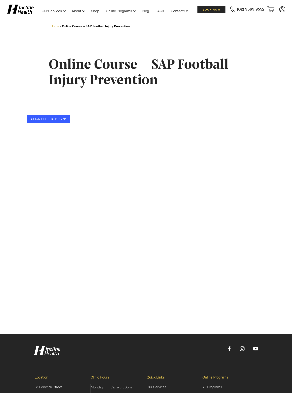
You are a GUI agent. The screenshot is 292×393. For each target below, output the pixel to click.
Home (55, 26)
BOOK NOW (211, 9)
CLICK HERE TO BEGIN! (48, 119)
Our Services (52, 11)
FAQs (160, 11)
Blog (145, 11)
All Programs (212, 387)
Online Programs (119, 11)
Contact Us (180, 11)
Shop (95, 11)
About (76, 11)
